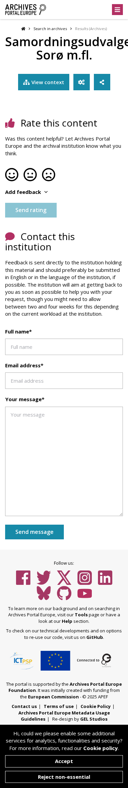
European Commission (53, 697)
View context (47, 82)
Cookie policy (100, 748)
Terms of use (59, 706)
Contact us (24, 706)
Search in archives (50, 28)
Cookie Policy (96, 706)
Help (67, 621)
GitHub (94, 637)
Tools (81, 615)
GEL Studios (94, 719)
